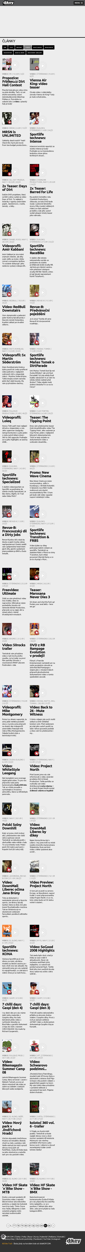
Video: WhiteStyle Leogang (11, 769)
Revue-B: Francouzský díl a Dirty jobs (14, 531)
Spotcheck (37, 47)
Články (17, 1237)
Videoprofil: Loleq (11, 419)
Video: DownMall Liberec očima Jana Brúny (13, 887)
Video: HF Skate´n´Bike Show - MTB (14, 1188)
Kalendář (44, 1237)
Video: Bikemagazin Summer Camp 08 (13, 1067)
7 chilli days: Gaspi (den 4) (12, 1006)
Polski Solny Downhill (11, 826)
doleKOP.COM (8, 1237)
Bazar (30, 1237)
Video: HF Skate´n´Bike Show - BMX (42, 1188)
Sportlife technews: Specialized (11, 478)
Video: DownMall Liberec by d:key (38, 830)
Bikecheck (49, 47)
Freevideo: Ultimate (10, 591)
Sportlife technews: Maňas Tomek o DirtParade (42, 360)
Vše (5, 47)
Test (11, 47)
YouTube (46, 1239)
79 (22, 1226)
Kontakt (61, 1237)
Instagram (56, 1239)
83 (38, 1226)
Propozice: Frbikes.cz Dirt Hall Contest (13, 81)
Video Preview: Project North (42, 884)
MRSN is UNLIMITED (11, 133)
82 (34, 1226)
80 (26, 1226)
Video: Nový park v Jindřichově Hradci (12, 1128)
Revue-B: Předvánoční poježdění (39, 310)
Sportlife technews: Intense (38, 137)
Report (19, 47)
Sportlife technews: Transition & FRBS (39, 535)
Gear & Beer (19, 52)
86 (49, 1226)
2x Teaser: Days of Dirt (14, 187)
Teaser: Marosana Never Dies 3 (40, 593)
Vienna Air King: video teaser (38, 83)
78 (18, 1226)
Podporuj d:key (8, 1239)
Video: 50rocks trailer (13, 646)
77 (14, 1226)
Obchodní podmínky (24, 1239)
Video (27, 47)
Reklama (52, 1237)
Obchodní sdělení (35, 52)
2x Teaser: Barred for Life (41, 190)
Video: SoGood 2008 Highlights (42, 948)
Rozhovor (8, 52)
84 (42, 1226)
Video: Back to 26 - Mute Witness (41, 710)
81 (30, 1226)
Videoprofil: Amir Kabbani (13, 247)
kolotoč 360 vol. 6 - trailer (42, 1124)
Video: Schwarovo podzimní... (38, 1065)
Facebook (38, 1239)
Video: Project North (41, 767)
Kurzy (36, 1237)
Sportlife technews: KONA (10, 950)
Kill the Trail (7, 1244)
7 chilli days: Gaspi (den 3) (40, 1006)
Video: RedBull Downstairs (13, 308)
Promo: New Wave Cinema (40, 474)
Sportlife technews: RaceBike (38, 249)
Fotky (24, 1237)
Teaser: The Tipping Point (40, 419)
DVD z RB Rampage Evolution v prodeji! (37, 650)
